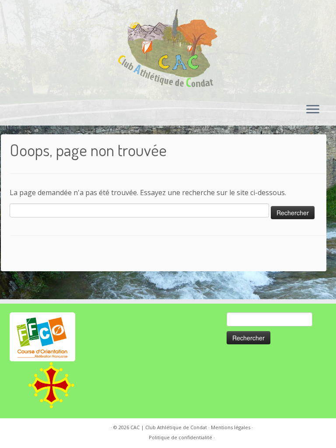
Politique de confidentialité (180, 437)
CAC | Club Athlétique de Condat (168, 427)
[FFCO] (42, 336)
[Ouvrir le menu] (312, 109)
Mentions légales (230, 427)
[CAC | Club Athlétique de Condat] (168, 48)
